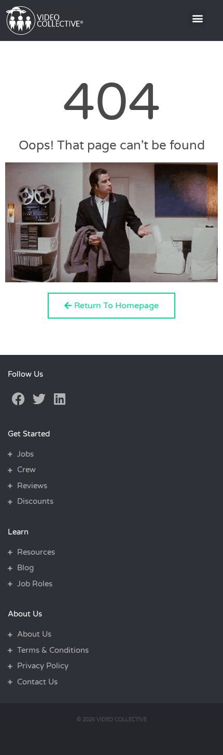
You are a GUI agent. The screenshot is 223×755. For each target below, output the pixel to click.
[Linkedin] (59, 399)
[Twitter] (39, 399)
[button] (197, 17)
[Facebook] (18, 399)
